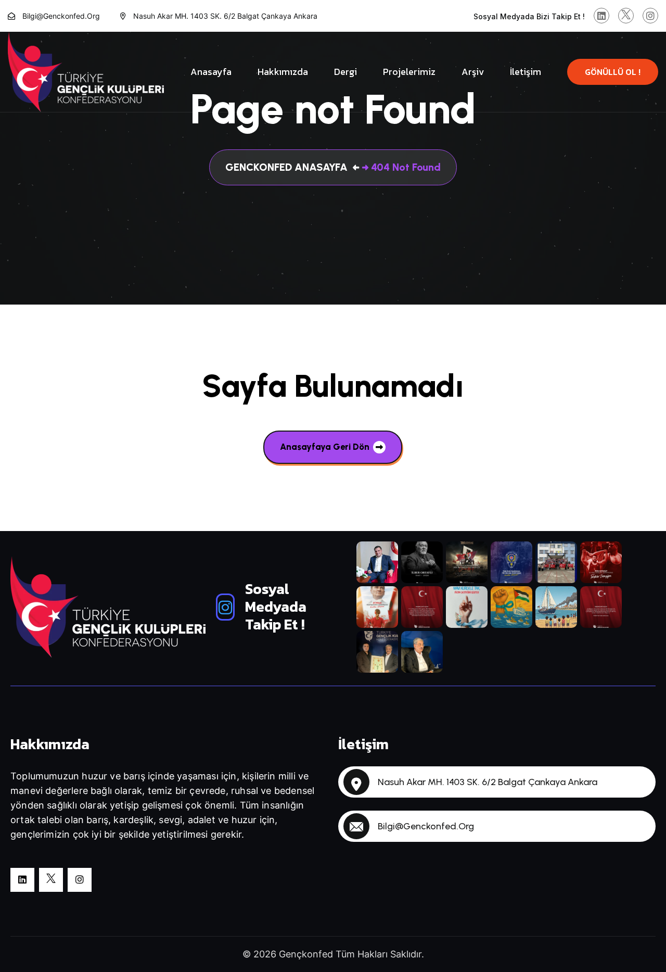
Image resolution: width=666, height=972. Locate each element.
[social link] (601, 15)
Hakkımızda (283, 72)
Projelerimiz (409, 72)
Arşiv (473, 72)
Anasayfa (211, 72)
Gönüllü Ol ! (613, 72)
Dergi (345, 72)
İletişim (525, 72)
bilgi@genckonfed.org (61, 15)
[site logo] (86, 71)
